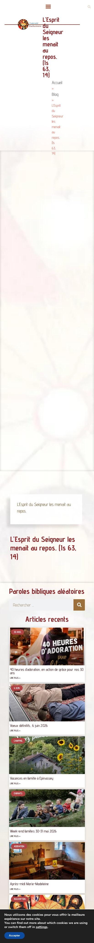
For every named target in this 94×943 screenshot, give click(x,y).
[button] (48, 6)
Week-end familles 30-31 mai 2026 (33, 831)
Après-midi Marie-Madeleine (29, 884)
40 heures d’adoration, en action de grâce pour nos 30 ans (47, 671)
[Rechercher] (79, 605)
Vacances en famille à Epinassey (31, 778)
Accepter (14, 935)
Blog (55, 94)
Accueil (57, 82)
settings (41, 927)
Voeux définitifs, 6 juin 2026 (29, 725)
